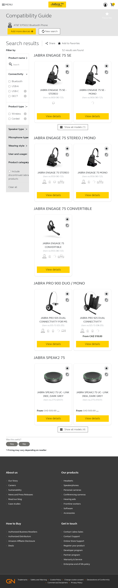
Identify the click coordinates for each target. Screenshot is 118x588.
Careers (12, 485)
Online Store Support (74, 541)
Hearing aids (70, 499)
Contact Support (72, 536)
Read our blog (15, 499)
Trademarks (22, 580)
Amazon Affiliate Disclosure (21, 541)
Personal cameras (72, 490)
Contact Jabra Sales (73, 531)
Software (68, 508)
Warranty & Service (73, 559)
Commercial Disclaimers (58, 583)
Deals (11, 545)
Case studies (14, 504)
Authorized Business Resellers (22, 531)
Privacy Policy (76, 583)
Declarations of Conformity (98, 580)
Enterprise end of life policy (77, 564)
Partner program (72, 555)
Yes (12, 444)
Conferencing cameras (75, 494)
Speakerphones (71, 485)
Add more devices (22, 31)
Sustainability (15, 490)
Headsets (68, 480)
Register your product (74, 545)
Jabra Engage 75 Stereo (53, 172)
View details (53, 116)
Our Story (13, 480)
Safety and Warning (39, 580)
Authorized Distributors (19, 536)
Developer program (73, 550)
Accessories (69, 513)
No (24, 444)
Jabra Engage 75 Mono (92, 172)
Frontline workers (72, 504)
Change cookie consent (74, 580)
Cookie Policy (55, 580)
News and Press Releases (20, 494)
